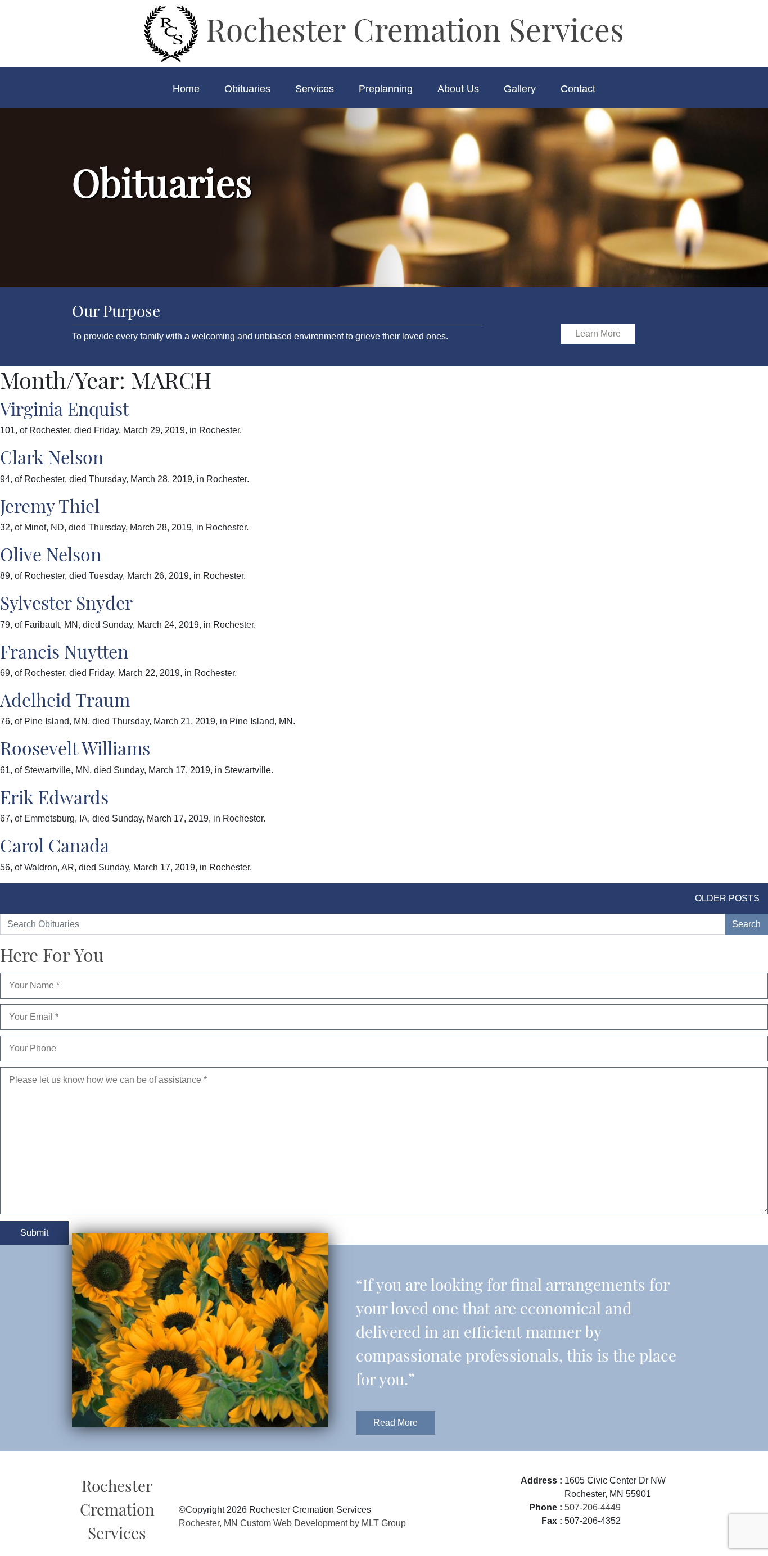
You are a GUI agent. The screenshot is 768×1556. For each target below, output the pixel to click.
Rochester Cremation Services (411, 28)
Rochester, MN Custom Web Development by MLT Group (292, 1523)
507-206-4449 (592, 1507)
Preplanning (386, 88)
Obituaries (247, 88)
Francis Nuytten (64, 651)
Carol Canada (54, 845)
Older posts (727, 898)
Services (314, 88)
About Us (458, 88)
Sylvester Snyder (66, 602)
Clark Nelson (51, 456)
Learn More (598, 333)
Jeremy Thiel (50, 505)
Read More (395, 1422)
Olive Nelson (50, 554)
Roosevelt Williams (75, 748)
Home (186, 88)
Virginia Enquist (64, 408)
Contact (578, 88)
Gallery (520, 88)
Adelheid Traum (65, 699)
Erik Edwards (54, 796)
